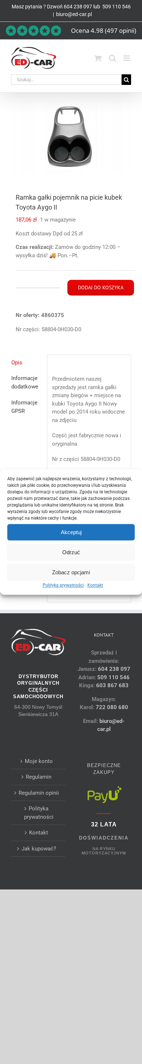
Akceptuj (71, 532)
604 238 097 (78, 6)
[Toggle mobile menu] (127, 58)
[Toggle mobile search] (112, 58)
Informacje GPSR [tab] (24, 406)
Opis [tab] (16, 362)
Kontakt (95, 585)
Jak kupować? (38, 848)
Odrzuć (71, 552)
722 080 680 (111, 707)
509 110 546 (116, 6)
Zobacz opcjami (71, 572)
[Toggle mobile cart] (98, 58)
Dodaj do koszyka (100, 287)
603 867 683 (112, 685)
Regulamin (38, 777)
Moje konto (39, 761)
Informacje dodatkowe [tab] (24, 382)
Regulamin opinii (39, 793)
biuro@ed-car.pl (74, 14)
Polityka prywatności (63, 585)
